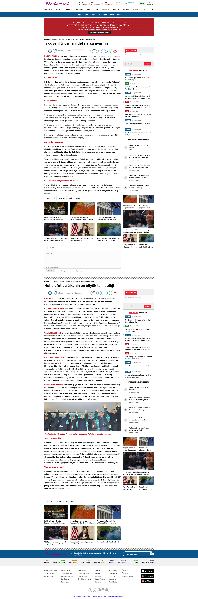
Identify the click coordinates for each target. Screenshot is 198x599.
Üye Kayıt (125, 573)
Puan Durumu (99, 561)
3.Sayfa (79, 14)
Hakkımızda (77, 596)
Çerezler (99, 596)
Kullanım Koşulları (112, 596)
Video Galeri (113, 573)
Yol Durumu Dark (49, 573)
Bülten (93, 14)
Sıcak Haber (113, 582)
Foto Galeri (105, 9)
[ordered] (69, 271)
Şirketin (70, 198)
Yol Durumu (134, 561)
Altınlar (97, 570)
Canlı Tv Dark (65, 570)
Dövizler (98, 573)
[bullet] (72, 271)
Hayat (112, 14)
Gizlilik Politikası (91, 596)
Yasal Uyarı (121, 596)
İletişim (84, 596)
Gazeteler (136, 9)
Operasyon (61, 198)
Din (99, 14)
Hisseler (111, 561)
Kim (52, 501)
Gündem (69, 9)
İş (54, 198)
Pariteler (122, 561)
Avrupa (86, 14)
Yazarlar (126, 9)
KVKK (104, 596)
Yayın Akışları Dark (67, 573)
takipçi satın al (66, 582)
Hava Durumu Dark (50, 570)
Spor (88, 9)
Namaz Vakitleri (59, 561)
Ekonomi (79, 9)
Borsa (46, 561)
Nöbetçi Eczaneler (67, 576)
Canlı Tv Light (48, 576)
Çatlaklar (48, 198)
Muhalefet (59, 501)
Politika (119, 14)
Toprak (78, 198)
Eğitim (105, 14)
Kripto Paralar (148, 561)
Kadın (96, 9)
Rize (66, 501)
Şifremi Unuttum (127, 576)
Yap (72, 501)
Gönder (50, 271)
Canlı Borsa (82, 570)
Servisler (59, 9)
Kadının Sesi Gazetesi (50, 39)
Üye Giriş (125, 570)
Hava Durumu (85, 561)
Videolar (116, 9)
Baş (47, 501)
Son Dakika (48, 9)
